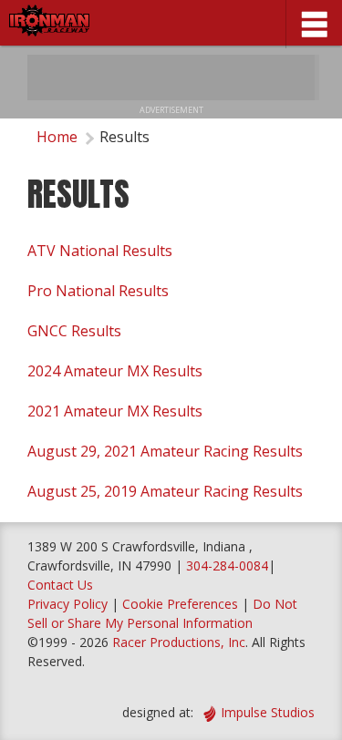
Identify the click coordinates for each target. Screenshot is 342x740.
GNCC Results (74, 331)
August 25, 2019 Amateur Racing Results (165, 491)
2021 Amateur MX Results (114, 411)
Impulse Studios (268, 712)
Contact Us (60, 584)
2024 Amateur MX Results (114, 371)
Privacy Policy (67, 603)
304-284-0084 (227, 565)
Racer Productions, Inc (178, 642)
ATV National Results (99, 251)
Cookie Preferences (182, 603)
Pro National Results (98, 291)
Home (57, 137)
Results (124, 137)
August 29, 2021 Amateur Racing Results (165, 451)
